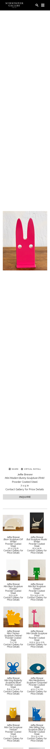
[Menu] (42, 5)
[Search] (37, 5)
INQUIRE (25, 497)
